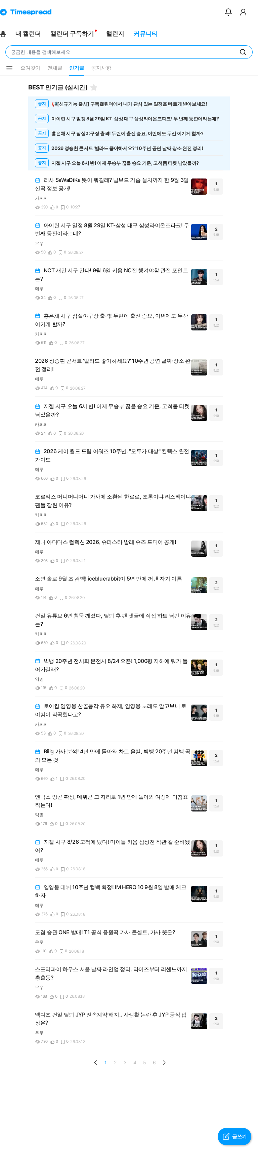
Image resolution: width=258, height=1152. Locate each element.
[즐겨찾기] (94, 87)
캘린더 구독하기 (72, 33)
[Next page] (164, 1063)
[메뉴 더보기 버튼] (9, 68)
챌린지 (115, 33)
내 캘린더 (28, 33)
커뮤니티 (146, 33)
